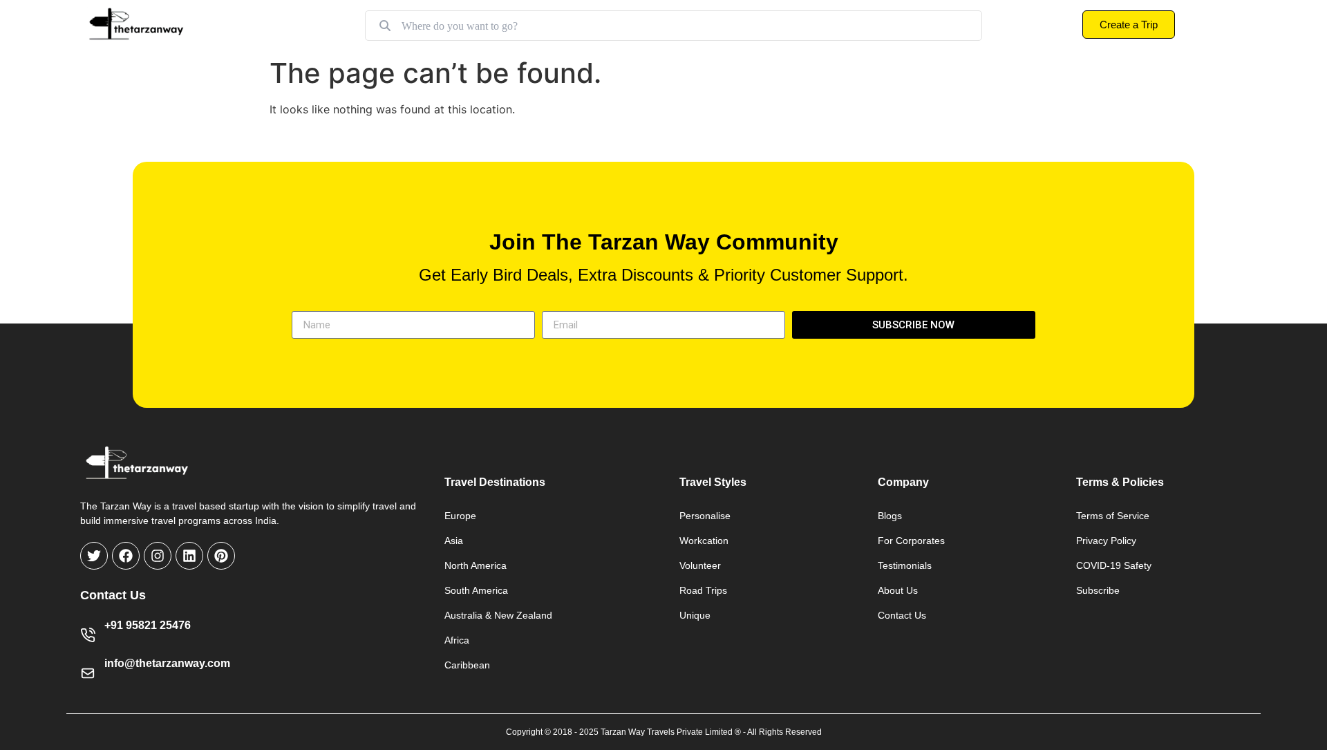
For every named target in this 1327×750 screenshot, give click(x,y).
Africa (456, 640)
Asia (453, 540)
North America (475, 565)
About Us (898, 590)
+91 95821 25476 (147, 625)
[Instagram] (157, 556)
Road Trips (703, 590)
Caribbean (467, 665)
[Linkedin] (189, 556)
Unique (694, 615)
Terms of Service (1112, 515)
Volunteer (700, 565)
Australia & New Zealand (498, 615)
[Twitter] (94, 556)
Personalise (705, 515)
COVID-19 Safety (1113, 565)
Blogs (890, 515)
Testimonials (905, 565)
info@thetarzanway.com (167, 663)
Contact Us (902, 615)
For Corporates (911, 540)
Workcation (703, 540)
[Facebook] (126, 556)
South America (476, 590)
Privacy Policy (1106, 540)
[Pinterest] (221, 556)
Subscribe (1098, 590)
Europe (460, 515)
